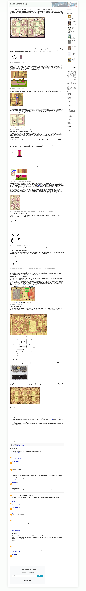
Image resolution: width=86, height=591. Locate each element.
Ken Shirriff (14, 482)
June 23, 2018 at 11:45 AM (16, 458)
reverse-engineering (21, 445)
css (70, 76)
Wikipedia (32, 431)
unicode (70, 89)
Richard (13, 518)
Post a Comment (14, 560)
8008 (71, 71)
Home (37, 562)
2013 (69, 126)
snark (72, 87)
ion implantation (40, 185)
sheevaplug (68, 87)
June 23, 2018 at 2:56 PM (16, 470)
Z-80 (71, 89)
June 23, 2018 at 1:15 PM (16, 465)
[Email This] (14, 444)
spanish (68, 88)
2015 (69, 123)
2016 (69, 122)
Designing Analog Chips (43, 431)
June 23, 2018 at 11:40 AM (16, 452)
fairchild (75, 77)
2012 (69, 127)
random (74, 83)
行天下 (13, 513)
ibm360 (68, 80)
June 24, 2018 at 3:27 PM (16, 498)
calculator (74, 75)
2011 (69, 129)
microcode (74, 81)
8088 (69, 72)
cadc (71, 75)
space (75, 87)
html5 (70, 79)
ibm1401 (74, 79)
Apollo (71, 73)
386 (67, 71)
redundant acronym (28, 426)
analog (68, 73)
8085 (73, 71)
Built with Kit (27, 581)
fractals (70, 78)
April (69, 115)
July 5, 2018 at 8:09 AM (16, 530)
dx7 (75, 76)
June (70, 109)
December (70, 105)
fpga (67, 78)
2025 (69, 94)
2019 (69, 102)
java (75, 80)
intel (70, 80)
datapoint (73, 76)
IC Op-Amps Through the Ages (54, 438)
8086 (75, 71)
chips (13, 445)
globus (75, 78)
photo (75, 82)
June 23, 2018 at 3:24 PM (16, 479)
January (70, 119)
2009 (69, 131)
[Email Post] (12, 444)
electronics (16, 445)
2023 (69, 97)
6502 (69, 71)
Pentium (72, 82)
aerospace (72, 72)
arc (75, 73)
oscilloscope (68, 82)
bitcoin (68, 75)
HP (69, 79)
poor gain (51, 419)
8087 (67, 72)
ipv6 (72, 80)
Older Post (62, 562)
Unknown (14, 468)
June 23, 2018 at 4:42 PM (16, 485)
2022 (69, 98)
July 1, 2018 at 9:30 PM (16, 515)
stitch (55, 384)
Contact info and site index (71, 10)
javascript (68, 81)
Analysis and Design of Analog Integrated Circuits (40, 434)
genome (72, 78)
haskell (68, 79)
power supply (69, 83)
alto (75, 72)
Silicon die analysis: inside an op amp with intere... (72, 111)
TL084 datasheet (23, 441)
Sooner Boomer (15, 461)
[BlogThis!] (15, 444)
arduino (68, 74)
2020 (69, 101)
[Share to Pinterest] (18, 444)
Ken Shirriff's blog (18, 4)
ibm (72, 79)
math (71, 81)
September (71, 106)
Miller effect (60, 422)
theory (68, 89)
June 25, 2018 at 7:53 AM (16, 504)
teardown (74, 88)
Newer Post (12, 562)
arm (70, 74)
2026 (69, 93)
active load (23, 284)
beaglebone (74, 74)
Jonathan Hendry (15, 455)
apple (73, 73)
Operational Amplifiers (44, 438)
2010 (69, 130)
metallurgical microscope (25, 383)
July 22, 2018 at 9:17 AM (16, 551)
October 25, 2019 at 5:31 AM (17, 558)
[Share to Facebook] (17, 444)
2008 (69, 133)
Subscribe (68, 9)
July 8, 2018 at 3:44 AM (16, 541)
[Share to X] (16, 444)
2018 (69, 104)
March (70, 116)
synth (71, 88)
